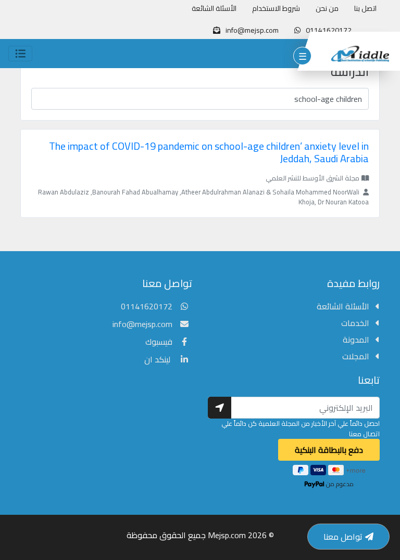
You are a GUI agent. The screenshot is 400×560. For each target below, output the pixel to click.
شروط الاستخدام (276, 8)
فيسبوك (158, 341)
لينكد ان (158, 359)
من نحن (327, 8)
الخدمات (356, 323)
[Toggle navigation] (20, 53)
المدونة (357, 339)
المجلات (356, 356)
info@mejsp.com (142, 324)
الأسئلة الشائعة (214, 8)
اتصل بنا (365, 8)
